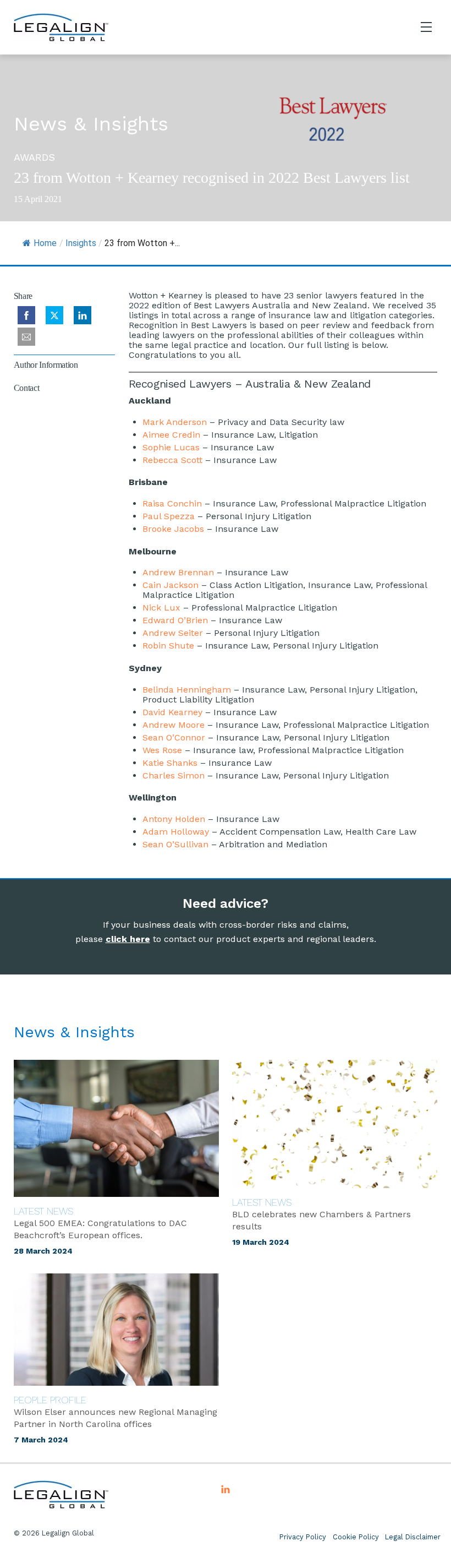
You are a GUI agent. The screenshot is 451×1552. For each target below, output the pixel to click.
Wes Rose (162, 750)
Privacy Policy (302, 1537)
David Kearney (172, 712)
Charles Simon (173, 775)
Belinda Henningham (186, 689)
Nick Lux (161, 607)
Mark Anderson (174, 422)
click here (128, 939)
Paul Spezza (168, 516)
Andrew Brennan (178, 572)
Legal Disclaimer (413, 1537)
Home (45, 243)
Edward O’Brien (175, 620)
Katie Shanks (169, 763)
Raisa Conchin (172, 503)
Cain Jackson (170, 585)
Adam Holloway (175, 831)
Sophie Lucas (171, 447)
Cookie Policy (356, 1537)
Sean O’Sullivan (175, 844)
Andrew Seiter (172, 633)
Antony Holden (173, 819)
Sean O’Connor (173, 737)
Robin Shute (168, 645)
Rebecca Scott (172, 460)
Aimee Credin (171, 434)
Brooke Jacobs (173, 529)
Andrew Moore (173, 725)
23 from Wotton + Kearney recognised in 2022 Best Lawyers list (212, 177)
